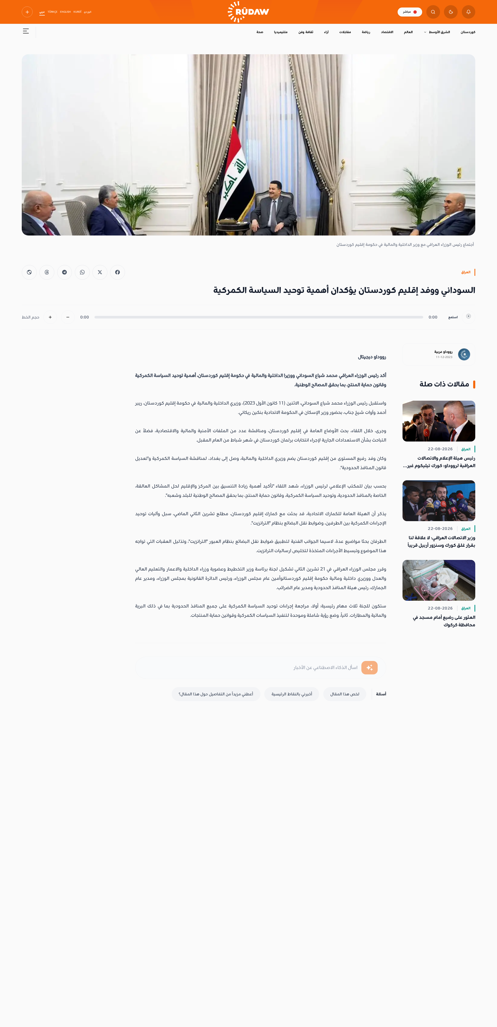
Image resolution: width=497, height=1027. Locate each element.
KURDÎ (77, 12)
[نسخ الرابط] (29, 272)
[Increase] (50, 317)
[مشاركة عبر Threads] (46, 272)
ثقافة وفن (305, 32)
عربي (42, 12)
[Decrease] (68, 317)
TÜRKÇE (52, 12)
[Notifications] (469, 12)
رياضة (366, 32)
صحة (260, 32)
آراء (326, 32)
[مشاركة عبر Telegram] (64, 272)
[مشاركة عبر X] (99, 272)
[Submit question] (369, 668)
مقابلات (345, 32)
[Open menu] (26, 32)
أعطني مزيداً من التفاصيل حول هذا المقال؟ (216, 694)
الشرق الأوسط (439, 32)
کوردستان (468, 32)
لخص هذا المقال (344, 694)
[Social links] (27, 11)
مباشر (407, 12)
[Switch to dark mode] (451, 12)
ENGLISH (65, 12)
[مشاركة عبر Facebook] (117, 272)
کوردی (87, 12)
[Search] (433, 12)
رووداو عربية (443, 351)
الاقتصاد (387, 32)
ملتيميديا (281, 32)
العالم (408, 32)
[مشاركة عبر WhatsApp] (82, 272)
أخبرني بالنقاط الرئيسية (292, 694)
